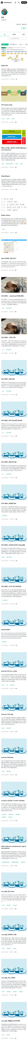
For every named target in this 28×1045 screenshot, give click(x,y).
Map (3, 557)
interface (9, 948)
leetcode (12, 685)
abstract (9, 905)
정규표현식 (4, 641)
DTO (3, 118)
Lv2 (3, 391)
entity (8, 118)
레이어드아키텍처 (9, 163)
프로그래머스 (13, 44)
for (7, 685)
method (21, 991)
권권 (2, 17)
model (13, 118)
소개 (23, 34)
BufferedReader (5, 862)
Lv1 (3, 308)
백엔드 (16, 163)
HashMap (18, 814)
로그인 (24, 2)
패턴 (21, 163)
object (8, 1034)
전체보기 (5, 44)
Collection (11, 814)
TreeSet (10, 817)
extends (15, 905)
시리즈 (14, 34)
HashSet (4, 817)
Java (21, 44)
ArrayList (4, 814)
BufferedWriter (15, 862)
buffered (23, 862)
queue (14, 948)
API (3, 163)
